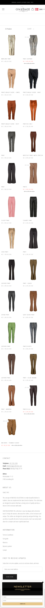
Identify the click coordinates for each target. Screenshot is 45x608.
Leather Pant (5, 283)
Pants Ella (26, 409)
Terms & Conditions (8, 535)
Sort (29, 29)
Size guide (5, 539)
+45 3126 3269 (13, 463)
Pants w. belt (28, 124)
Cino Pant (4, 252)
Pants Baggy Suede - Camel (10, 92)
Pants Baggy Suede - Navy (32, 92)
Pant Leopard (27, 59)
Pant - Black (27, 283)
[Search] (28, 9)
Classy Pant (5, 220)
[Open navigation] (3, 9)
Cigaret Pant (27, 220)
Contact (5, 550)
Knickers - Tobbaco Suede (10, 443)
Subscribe (10, 577)
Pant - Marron (6, 409)
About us (5, 542)
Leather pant (5, 346)
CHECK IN (22, 603)
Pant (3, 155)
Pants (25, 187)
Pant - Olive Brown (30, 378)
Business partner (7, 546)
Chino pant (5, 315)
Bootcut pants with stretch (33, 155)
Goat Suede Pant (28, 315)
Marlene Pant (6, 59)
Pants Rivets (27, 346)
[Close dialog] (42, 582)
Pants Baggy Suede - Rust (10, 124)
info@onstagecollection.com (14, 466)
